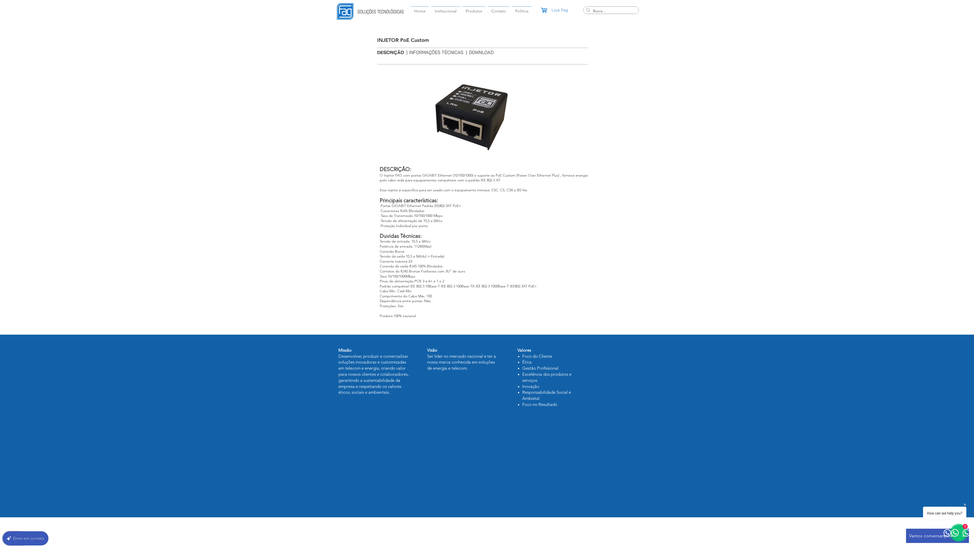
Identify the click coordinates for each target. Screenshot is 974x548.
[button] (474, 8)
